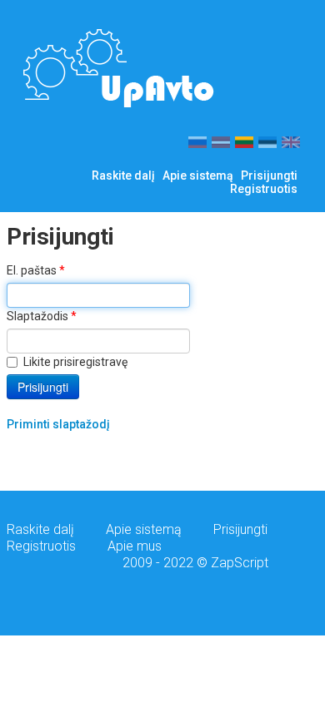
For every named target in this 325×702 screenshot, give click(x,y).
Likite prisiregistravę (75, 361)
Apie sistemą (197, 175)
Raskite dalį (123, 175)
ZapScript (239, 563)
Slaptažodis (42, 316)
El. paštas (36, 270)
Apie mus (135, 546)
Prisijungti (269, 175)
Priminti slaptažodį (58, 424)
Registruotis (264, 188)
